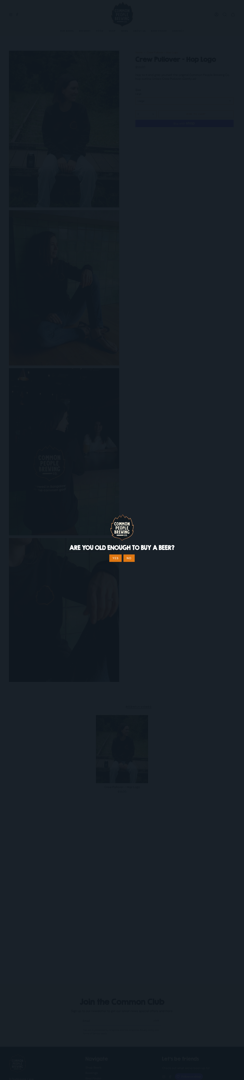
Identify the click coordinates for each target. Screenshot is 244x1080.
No (129, 558)
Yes (115, 558)
